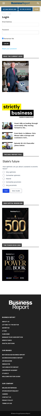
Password (5, 30)
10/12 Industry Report (10, 367)
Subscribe (6, 334)
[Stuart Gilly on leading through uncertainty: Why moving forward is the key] (7, 125)
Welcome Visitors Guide (11, 376)
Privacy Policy (7, 400)
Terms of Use (7, 403)
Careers (5, 394)
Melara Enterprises (9, 388)
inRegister (6, 364)
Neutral (8, 179)
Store (4, 331)
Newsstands (7, 340)
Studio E (5, 373)
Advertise (5, 328)
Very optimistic (11, 172)
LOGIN (36, 9)
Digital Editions (8, 343)
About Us (5, 322)
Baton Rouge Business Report (13, 355)
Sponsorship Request (10, 391)
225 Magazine (7, 361)
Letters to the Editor (10, 325)
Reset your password (9, 48)
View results (16, 191)
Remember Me (8, 38)
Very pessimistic (11, 185)
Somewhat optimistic (13, 175)
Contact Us (6, 397)
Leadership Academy (9, 370)
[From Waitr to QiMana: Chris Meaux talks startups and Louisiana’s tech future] (7, 135)
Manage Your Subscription (12, 337)
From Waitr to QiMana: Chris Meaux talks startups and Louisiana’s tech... (25, 135)
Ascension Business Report (12, 358)
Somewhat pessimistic (13, 182)
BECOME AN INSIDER (25, 9)
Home (4, 14)
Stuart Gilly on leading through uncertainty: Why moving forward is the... (26, 125)
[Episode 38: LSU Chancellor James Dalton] (7, 145)
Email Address (7, 22)
